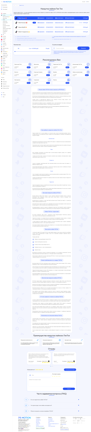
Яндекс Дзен (24, 426)
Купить (28, 67)
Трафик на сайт (20, 426)
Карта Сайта (38, 422)
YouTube (23, 424)
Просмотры (36, 64)
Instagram (28, 423)
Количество (17, 44)
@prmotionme (64, 424)
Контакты (37, 421)
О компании (38, 418)
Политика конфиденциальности (53, 423)
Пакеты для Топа (18, 64)
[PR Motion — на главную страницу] (7, 2)
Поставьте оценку (56, 374)
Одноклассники (20, 425)
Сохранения (36, 79)
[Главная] (14, 5)
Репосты (16, 72)
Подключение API (51, 421)
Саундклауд (28, 425)
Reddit (28, 426)
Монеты (55, 79)
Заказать (83, 48)
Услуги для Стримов (38, 72)
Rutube (28, 424)
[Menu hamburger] (2, 2)
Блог (49, 422)
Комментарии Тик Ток (77, 64)
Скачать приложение (51, 426)
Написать (69, 388)
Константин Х (31, 361)
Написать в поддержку (64, 429)
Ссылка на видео (57, 44)
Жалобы (55, 72)
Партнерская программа (40, 426)
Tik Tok (19, 424)
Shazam (25, 427)
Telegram (25, 424)
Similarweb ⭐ (25, 425)
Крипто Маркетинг (21, 427)
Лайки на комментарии (77, 72)
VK (20, 424)
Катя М (55, 361)
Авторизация (50, 418)
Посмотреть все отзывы (70, 369)
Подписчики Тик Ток (57, 64)
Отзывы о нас (38, 423)
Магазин (2, 77)
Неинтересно (17, 79)
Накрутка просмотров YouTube (22, 423)
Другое (27, 427)
